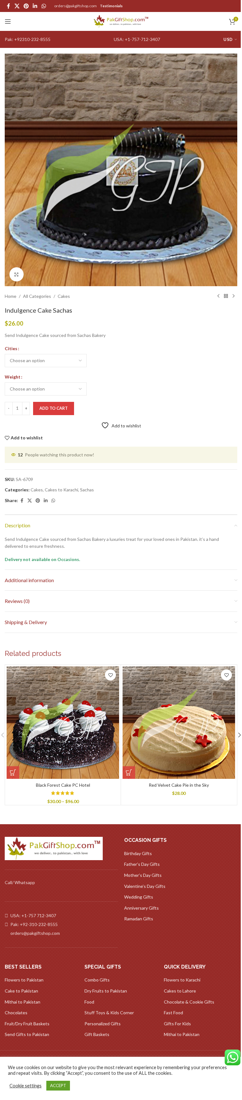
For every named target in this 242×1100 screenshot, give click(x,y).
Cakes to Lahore (180, 990)
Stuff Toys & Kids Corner (109, 1012)
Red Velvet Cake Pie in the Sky (179, 785)
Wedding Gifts (138, 897)
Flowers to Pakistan (24, 979)
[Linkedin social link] (35, 6)
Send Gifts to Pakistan (27, 1034)
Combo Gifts (97, 979)
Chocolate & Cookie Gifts (189, 1001)
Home (10, 296)
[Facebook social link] (8, 6)
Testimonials (111, 5)
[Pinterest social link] (26, 6)
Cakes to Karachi (61, 489)
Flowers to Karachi (182, 979)
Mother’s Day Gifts (143, 875)
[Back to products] (226, 296)
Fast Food (173, 1012)
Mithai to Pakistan (22, 1001)
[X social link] (16, 6)
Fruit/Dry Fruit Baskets (27, 1023)
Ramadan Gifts (138, 918)
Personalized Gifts (102, 1023)
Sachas (87, 489)
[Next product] (233, 296)
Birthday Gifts (138, 853)
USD (228, 39)
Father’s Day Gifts (142, 864)
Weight (12, 376)
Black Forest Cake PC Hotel (63, 785)
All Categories (37, 296)
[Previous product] (218, 296)
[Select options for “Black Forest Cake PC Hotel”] (13, 772)
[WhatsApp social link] (43, 6)
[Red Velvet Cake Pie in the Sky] (179, 722)
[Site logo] (121, 21)
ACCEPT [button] (58, 1085)
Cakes (64, 296)
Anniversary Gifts (141, 908)
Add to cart (53, 408)
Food (89, 1001)
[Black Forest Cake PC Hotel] (63, 722)
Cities (11, 348)
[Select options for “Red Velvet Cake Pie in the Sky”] (129, 772)
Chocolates (16, 1012)
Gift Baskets (96, 1034)
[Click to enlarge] (16, 274)
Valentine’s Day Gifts (144, 886)
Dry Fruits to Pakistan (105, 990)
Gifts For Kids (177, 1023)
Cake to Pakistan (21, 990)
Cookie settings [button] (25, 1085)
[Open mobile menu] (8, 21)
